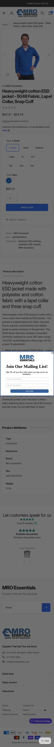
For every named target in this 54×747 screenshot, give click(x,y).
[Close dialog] (52, 353)
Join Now (29, 391)
